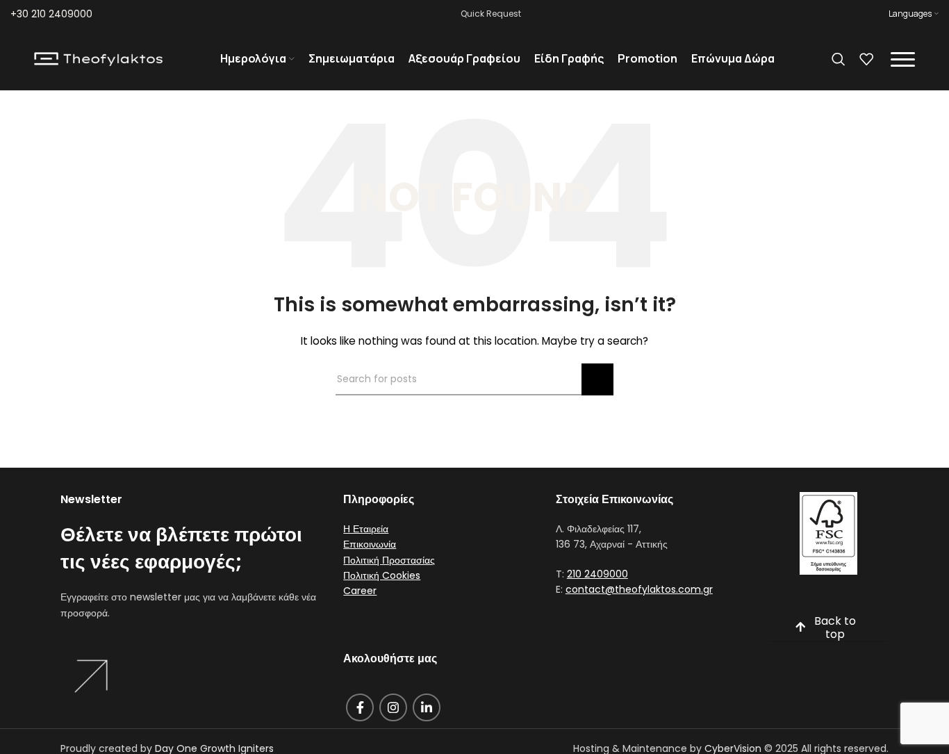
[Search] (838, 59)
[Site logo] (98, 58)
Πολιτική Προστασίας (389, 560)
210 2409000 (597, 574)
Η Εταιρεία (365, 529)
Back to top (835, 628)
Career (360, 591)
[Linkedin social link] (426, 707)
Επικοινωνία (369, 544)
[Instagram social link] (393, 707)
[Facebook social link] (360, 707)
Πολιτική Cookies (381, 575)
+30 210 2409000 (51, 14)
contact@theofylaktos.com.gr (639, 589)
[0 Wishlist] (866, 59)
